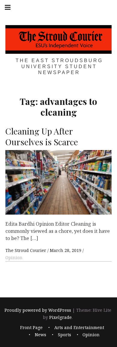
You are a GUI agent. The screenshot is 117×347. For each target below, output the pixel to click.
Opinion (13, 257)
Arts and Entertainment (79, 328)
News (40, 335)
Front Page (31, 328)
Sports (64, 335)
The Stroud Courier (26, 250)
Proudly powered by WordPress (37, 310)
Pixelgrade (60, 317)
